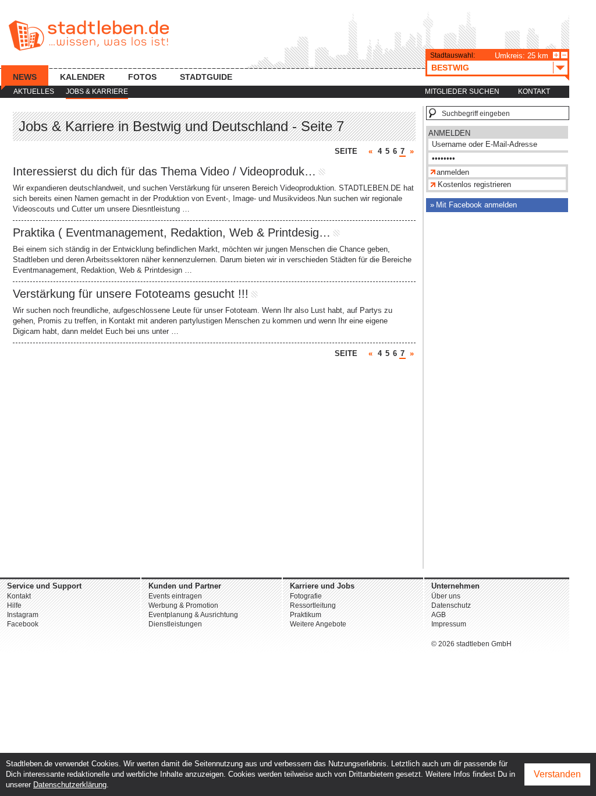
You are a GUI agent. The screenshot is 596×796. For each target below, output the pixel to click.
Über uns (445, 596)
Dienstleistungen (175, 624)
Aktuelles (33, 91)
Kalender (82, 77)
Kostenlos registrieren (474, 184)
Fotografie (306, 596)
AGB (438, 615)
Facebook (22, 624)
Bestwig (450, 67)
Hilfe (14, 605)
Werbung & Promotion (183, 605)
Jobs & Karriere (97, 91)
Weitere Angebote (318, 624)
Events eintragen (175, 596)
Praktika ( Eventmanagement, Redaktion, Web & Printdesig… (172, 232)
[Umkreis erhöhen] (556, 55)
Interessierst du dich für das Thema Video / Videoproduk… (164, 171)
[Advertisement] (497, 394)
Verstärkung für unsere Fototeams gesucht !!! (131, 293)
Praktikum (305, 615)
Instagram (22, 615)
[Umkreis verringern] (564, 55)
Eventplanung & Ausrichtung (193, 615)
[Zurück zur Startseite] (89, 35)
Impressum (448, 624)
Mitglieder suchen (462, 91)
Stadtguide (206, 77)
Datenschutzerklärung (70, 784)
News (25, 77)
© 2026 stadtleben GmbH (471, 644)
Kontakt (534, 91)
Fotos (142, 77)
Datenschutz (451, 605)
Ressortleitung (313, 605)
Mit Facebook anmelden (476, 204)
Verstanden (557, 774)
